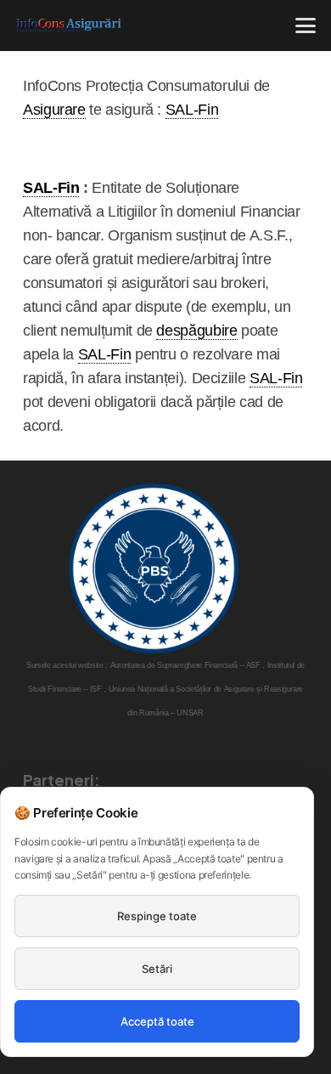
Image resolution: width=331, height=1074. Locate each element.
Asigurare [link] (54, 109)
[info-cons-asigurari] (69, 25)
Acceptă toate (157, 1021)
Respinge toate (157, 916)
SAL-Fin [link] (192, 109)
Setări (157, 968)
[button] (305, 25)
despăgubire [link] (196, 330)
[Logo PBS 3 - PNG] (153, 568)
